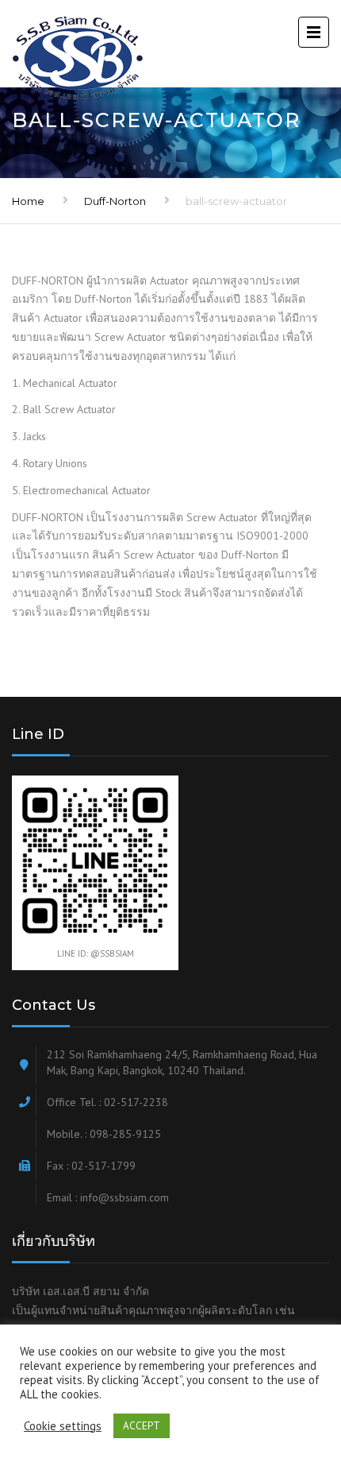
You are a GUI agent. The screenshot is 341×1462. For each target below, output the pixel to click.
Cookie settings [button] (63, 1426)
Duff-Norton (115, 201)
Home (28, 201)
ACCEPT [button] (141, 1426)
